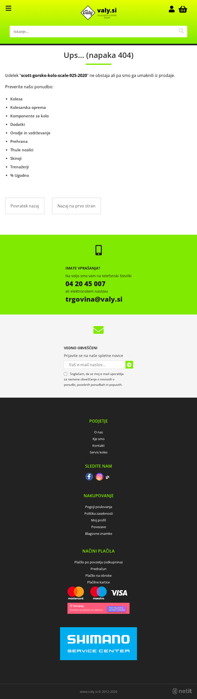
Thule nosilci (21, 149)
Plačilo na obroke (98, 575)
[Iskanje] (181, 31)
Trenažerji (19, 166)
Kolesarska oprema (28, 107)
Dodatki (17, 124)
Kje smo (99, 438)
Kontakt (98, 445)
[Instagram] (99, 477)
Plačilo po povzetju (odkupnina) (98, 562)
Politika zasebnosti (98, 513)
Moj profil (98, 520)
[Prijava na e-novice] (129, 365)
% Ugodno (19, 175)
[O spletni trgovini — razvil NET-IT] (182, 691)
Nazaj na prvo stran (76, 206)
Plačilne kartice (98, 582)
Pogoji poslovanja (98, 506)
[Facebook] (89, 477)
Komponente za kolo (29, 115)
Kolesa (16, 98)
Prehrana (19, 141)
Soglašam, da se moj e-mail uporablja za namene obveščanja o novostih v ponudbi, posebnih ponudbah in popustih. (94, 379)
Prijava (174, 9)
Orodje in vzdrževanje (30, 132)
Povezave (98, 527)
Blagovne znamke (98, 533)
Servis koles (98, 452)
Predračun (98, 568)
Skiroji (16, 158)
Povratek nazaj (25, 206)
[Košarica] (182, 9)
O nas (98, 432)
